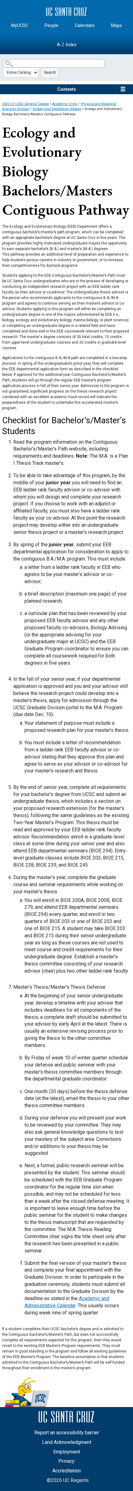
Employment (66, 1452)
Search (50, 72)
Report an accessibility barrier (66, 1433)
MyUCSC (19, 25)
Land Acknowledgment (66, 1442)
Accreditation (66, 1471)
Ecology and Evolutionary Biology (57, 109)
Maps (116, 25)
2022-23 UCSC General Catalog (25, 104)
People (51, 25)
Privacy (66, 1461)
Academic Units (64, 104)
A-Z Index (66, 44)
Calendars (85, 25)
